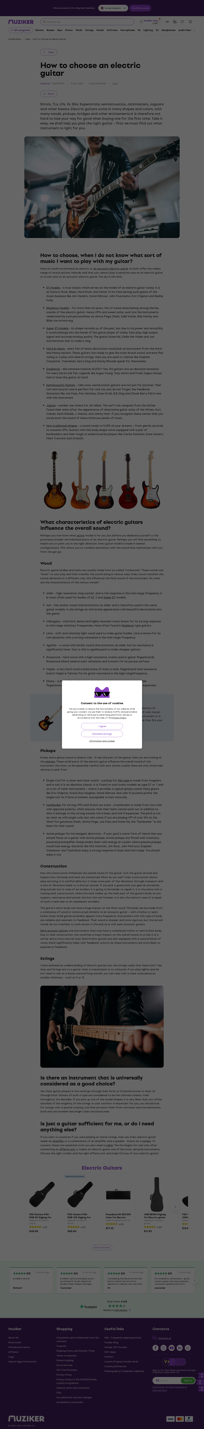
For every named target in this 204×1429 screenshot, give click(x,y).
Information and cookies (102, 741)
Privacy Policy (119, 718)
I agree (102, 726)
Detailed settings (102, 734)
